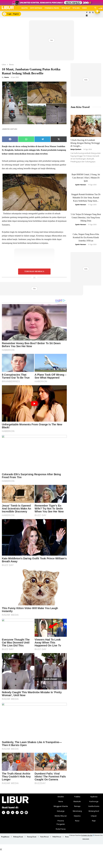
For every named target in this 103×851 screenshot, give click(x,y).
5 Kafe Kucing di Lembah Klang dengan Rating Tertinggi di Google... (85, 143)
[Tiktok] (17, 812)
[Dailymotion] (86, 15)
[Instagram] (89, 12)
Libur (4, 65)
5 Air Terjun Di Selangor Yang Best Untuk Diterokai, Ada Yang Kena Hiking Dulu (86, 217)
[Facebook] (86, 12)
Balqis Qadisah (76, 149)
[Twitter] (92, 12)
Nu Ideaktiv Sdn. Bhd (86, 835)
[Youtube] (21, 812)
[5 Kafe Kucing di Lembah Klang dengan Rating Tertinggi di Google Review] (86, 126)
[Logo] (7, 7)
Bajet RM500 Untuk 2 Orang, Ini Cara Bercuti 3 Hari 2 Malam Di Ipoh (86, 177)
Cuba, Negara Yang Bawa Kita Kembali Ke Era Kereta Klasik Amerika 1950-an (86, 237)
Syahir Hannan (80, 185)
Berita (11, 65)
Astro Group (85, 838)
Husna (6, 77)
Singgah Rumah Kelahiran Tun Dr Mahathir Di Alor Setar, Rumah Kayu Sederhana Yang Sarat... (85, 197)
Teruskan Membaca (34, 271)
